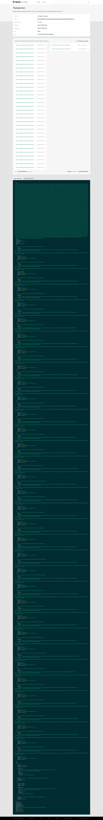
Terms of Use (31, 818)
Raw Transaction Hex (28, 178)
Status (43, 2)
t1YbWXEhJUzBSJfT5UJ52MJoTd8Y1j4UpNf (61, 45)
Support (57, 818)
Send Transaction (68, 818)
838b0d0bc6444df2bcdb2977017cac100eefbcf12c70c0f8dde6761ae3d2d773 (32, 41)
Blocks (38, 2)
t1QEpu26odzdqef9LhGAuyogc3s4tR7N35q (24, 45)
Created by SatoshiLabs (18, 818)
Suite (49, 818)
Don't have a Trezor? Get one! (83, 818)
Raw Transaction (18, 178)
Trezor (41, 818)
